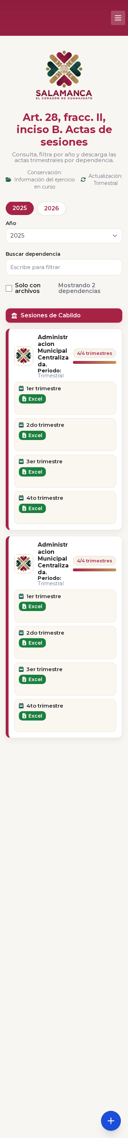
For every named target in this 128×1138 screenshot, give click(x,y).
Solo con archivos (28, 288)
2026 (51, 208)
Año (11, 223)
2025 (19, 208)
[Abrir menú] (118, 18)
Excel (35, 399)
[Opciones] (111, 1121)
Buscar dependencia (33, 254)
